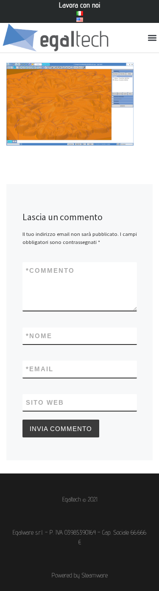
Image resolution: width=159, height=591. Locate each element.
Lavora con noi (79, 4)
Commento (50, 270)
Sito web (45, 402)
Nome (39, 335)
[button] (152, 38)
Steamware (94, 575)
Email (39, 369)
